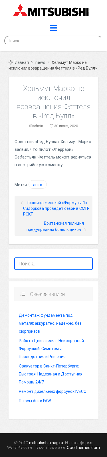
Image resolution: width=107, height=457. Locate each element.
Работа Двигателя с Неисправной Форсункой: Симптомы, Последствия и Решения (51, 348)
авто (37, 184)
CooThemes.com (83, 447)
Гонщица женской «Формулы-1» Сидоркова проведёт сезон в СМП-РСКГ (56, 208)
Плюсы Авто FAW (35, 401)
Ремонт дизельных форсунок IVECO (52, 391)
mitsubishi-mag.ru (46, 442)
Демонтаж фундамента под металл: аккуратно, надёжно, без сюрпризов (50, 323)
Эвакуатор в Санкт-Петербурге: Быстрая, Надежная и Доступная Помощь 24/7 (50, 374)
